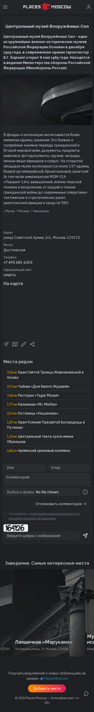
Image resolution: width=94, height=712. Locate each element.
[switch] (87, 504)
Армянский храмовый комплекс (38, 450)
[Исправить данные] (23, 344)
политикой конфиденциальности (54, 514)
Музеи (10, 211)
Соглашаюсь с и (44, 516)
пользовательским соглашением (32, 518)
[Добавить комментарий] (86, 693)
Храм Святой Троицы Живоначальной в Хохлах (45, 375)
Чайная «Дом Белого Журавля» (38, 386)
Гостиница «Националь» (32, 413)
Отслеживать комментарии (59, 504)
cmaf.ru (9, 275)
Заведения (41, 211)
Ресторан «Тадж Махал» (33, 395)
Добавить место (47, 688)
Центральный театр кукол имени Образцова (40, 439)
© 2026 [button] (47, 698)
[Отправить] (85, 536)
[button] (6, 344)
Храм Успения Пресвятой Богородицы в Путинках (46, 425)
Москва (24, 211)
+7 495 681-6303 (18, 262)
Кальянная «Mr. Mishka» (32, 404)
